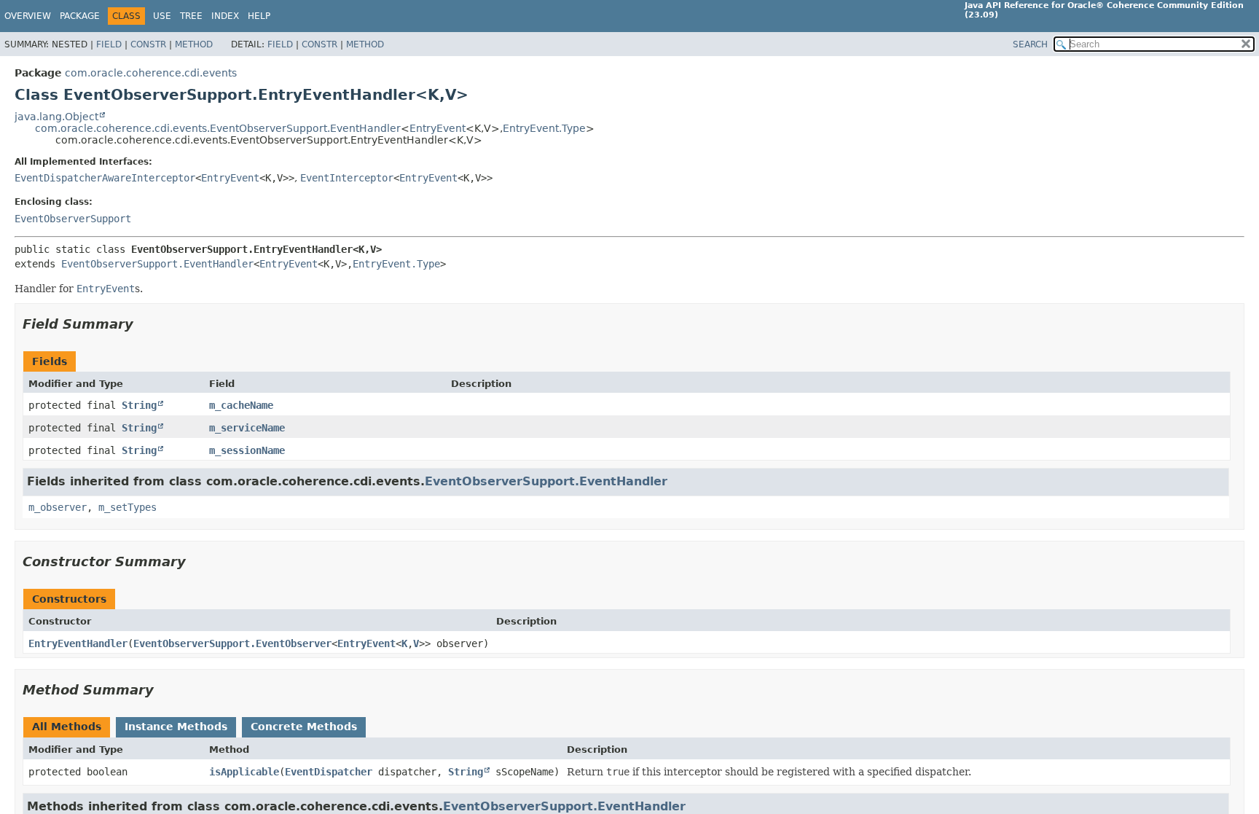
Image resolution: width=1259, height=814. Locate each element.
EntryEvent (437, 128)
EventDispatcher (328, 772)
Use (162, 16)
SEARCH (1030, 44)
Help (259, 16)
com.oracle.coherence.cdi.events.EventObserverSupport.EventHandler (218, 128)
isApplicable (244, 772)
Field (109, 44)
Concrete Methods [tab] (304, 726)
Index (225, 16)
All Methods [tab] (66, 726)
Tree (191, 16)
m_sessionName (247, 450)
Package (80, 16)
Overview (27, 16)
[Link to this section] (143, 324)
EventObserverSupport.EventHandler (157, 264)
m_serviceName (247, 428)
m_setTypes (127, 507)
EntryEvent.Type (544, 128)
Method (194, 44)
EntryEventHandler (78, 643)
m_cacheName (241, 405)
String (139, 405)
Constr (148, 44)
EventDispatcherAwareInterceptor (105, 178)
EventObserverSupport (73, 218)
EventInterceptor (346, 178)
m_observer (57, 507)
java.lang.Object (56, 116)
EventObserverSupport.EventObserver (232, 643)
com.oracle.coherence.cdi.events (151, 73)
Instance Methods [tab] (176, 726)
